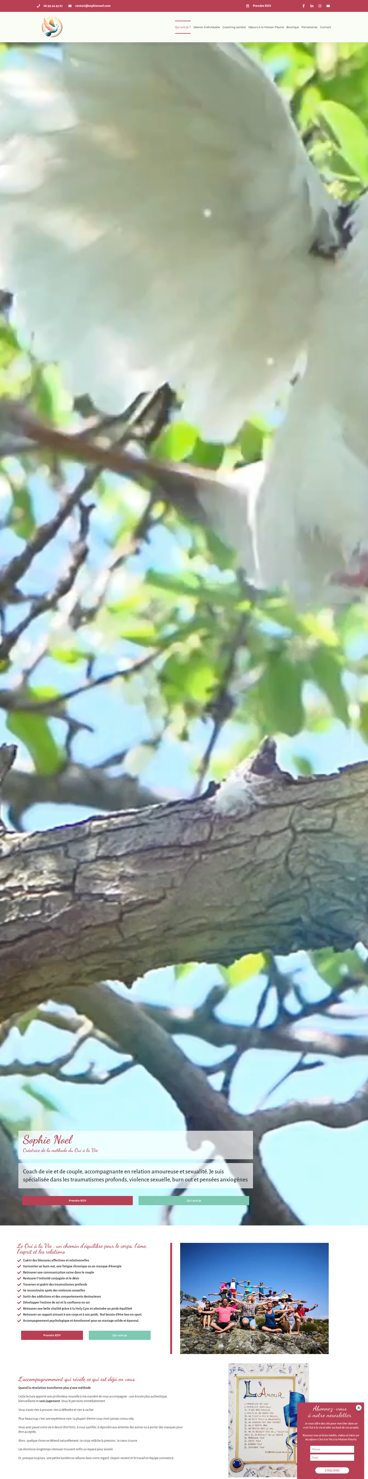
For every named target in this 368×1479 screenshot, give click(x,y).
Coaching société (234, 27)
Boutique (293, 27)
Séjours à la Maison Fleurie (266, 27)
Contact (325, 27)
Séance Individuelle (206, 27)
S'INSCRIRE (332, 1470)
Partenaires (309, 27)
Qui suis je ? (183, 27)
